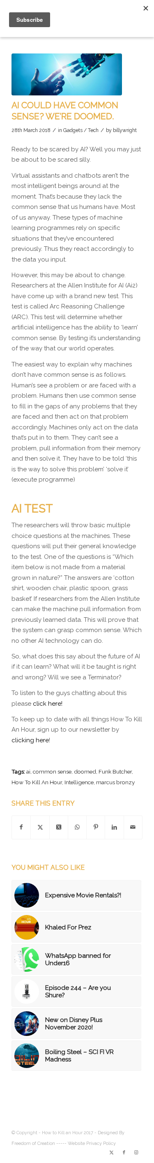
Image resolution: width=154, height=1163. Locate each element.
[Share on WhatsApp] (77, 827)
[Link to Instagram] (136, 1153)
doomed (85, 771)
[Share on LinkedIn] (114, 827)
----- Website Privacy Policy (86, 1143)
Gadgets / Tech (81, 130)
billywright (125, 130)
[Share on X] (40, 827)
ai (28, 771)
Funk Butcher (115, 771)
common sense (52, 771)
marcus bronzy (115, 782)
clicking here (30, 740)
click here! (47, 703)
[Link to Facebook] (124, 1153)
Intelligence (79, 782)
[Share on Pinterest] (96, 827)
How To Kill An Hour (36, 782)
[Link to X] (112, 1153)
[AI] (66, 74)
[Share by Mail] (133, 827)
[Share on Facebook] (21, 827)
